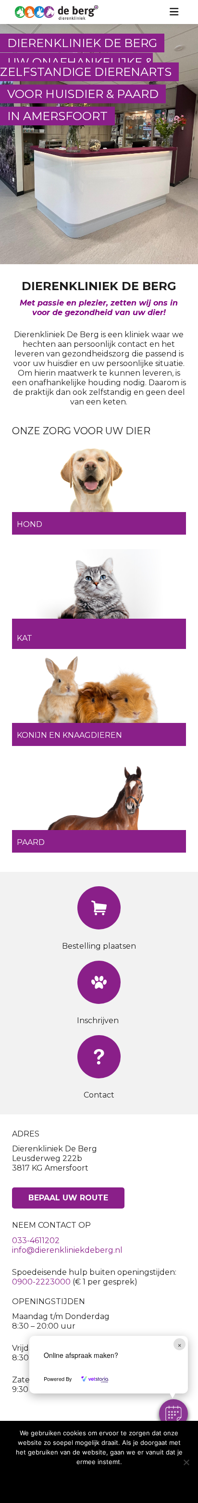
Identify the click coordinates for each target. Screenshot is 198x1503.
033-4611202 (36, 1240)
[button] (173, 1413)
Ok (99, 1481)
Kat (24, 638)
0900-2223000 (41, 1281)
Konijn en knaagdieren (69, 735)
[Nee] (186, 1462)
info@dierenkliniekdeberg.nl (67, 1250)
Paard (31, 842)
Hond (29, 524)
